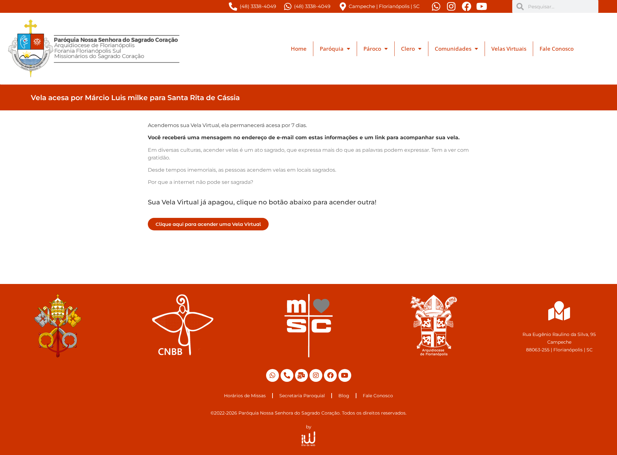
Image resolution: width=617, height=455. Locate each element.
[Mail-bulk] (301, 375)
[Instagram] (315, 375)
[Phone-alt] (287, 375)
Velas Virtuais (508, 48)
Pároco (372, 48)
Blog (343, 396)
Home (299, 48)
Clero (408, 48)
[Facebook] (330, 375)
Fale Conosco (557, 48)
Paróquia (332, 48)
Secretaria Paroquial (302, 396)
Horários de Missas (245, 396)
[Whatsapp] (272, 375)
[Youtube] (344, 375)
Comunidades (453, 48)
